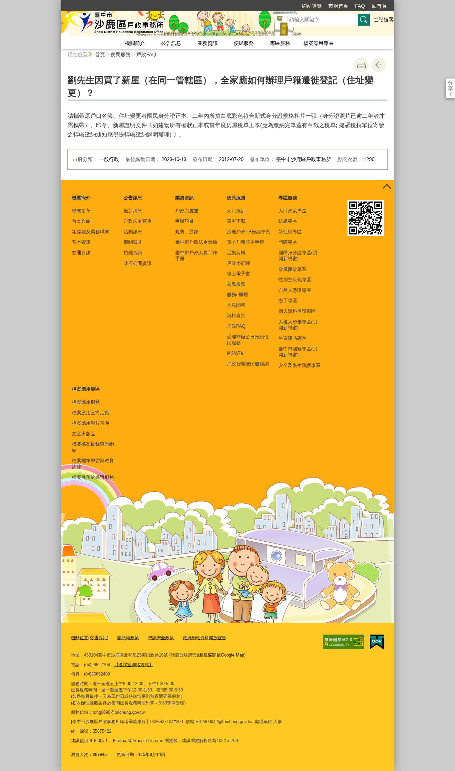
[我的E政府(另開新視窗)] (377, 642)
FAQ (360, 6)
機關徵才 (133, 242)
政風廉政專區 (292, 269)
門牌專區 (287, 242)
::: (58, 3)
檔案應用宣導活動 (90, 412)
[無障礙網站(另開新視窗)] (343, 642)
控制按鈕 (386, 187)
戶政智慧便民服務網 (248, 363)
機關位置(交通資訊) (89, 637)
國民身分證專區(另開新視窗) (297, 255)
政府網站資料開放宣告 (204, 637)
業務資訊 (208, 43)
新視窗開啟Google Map (221, 655)
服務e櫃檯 (237, 294)
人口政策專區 (292, 210)
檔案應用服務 (86, 402)
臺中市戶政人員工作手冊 (196, 255)
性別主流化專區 (294, 279)
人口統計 (236, 210)
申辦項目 (184, 221)
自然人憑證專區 (294, 290)
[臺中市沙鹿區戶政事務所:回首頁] (166, 24)
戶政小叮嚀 (238, 263)
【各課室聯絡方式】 (133, 664)
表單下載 (236, 221)
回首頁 (379, 6)
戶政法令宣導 (138, 221)
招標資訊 (133, 252)
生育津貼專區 (292, 338)
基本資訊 (81, 242)
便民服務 (244, 43)
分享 (450, 82)
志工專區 (287, 300)
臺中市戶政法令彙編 (196, 242)
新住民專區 (290, 231)
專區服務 (280, 43)
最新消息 (133, 210)
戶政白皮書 (187, 210)
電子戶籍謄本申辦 (245, 242)
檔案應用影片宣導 (90, 423)
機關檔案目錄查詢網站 (93, 447)
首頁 (100, 54)
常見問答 (236, 305)
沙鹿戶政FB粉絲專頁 (248, 231)
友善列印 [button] (361, 65)
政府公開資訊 (138, 263)
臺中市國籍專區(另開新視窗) (297, 351)
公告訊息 (171, 43)
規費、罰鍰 (187, 231)
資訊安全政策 (161, 637)
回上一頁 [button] (378, 65)
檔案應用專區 (318, 43)
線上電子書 (238, 273)
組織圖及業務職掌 (90, 231)
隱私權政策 (128, 637)
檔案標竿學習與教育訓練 (93, 463)
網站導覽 (312, 6)
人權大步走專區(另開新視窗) (297, 324)
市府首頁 (338, 6)
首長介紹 (81, 221)
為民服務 (236, 284)
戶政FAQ (146, 54)
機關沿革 (81, 210)
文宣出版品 (83, 433)
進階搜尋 (384, 19)
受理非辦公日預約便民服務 (248, 339)
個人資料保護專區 (297, 311)
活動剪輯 (236, 252)
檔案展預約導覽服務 (93, 477)
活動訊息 (133, 231)
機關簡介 (135, 43)
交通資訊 (81, 252)
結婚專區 (287, 221)
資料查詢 (236, 315)
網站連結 (236, 353)
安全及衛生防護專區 (299, 365)
